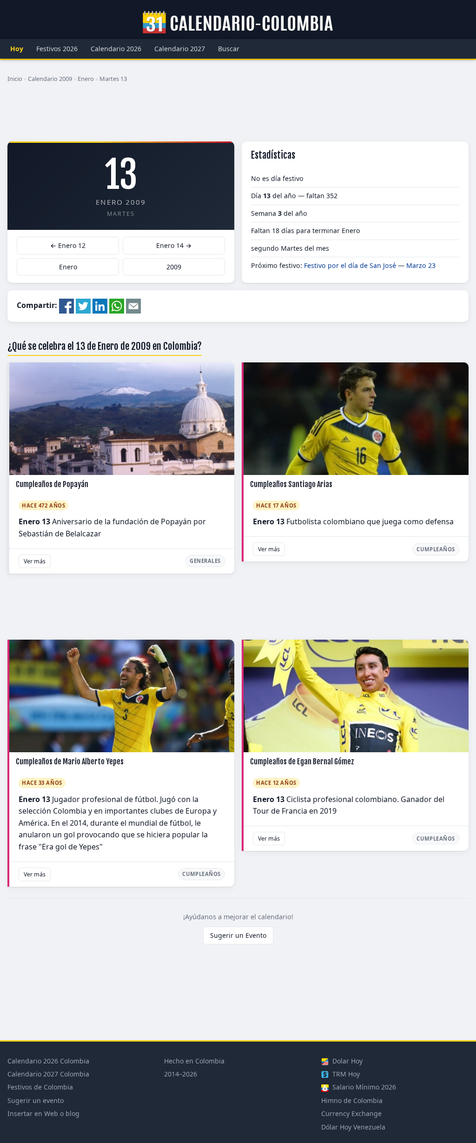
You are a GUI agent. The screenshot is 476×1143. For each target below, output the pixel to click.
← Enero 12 (68, 245)
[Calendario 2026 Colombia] (238, 22)
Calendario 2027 (179, 48)
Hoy (16, 48)
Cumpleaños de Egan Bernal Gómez (302, 761)
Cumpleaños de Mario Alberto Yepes (70, 761)
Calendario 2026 (116, 48)
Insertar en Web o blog (43, 1113)
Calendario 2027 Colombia (48, 1073)
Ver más (35, 561)
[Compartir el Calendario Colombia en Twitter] (83, 305)
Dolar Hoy (347, 1060)
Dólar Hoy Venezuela (353, 1127)
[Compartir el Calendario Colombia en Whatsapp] (116, 305)
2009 (173, 266)
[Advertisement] (238, 116)
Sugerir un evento (35, 1100)
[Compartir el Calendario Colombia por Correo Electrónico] (133, 305)
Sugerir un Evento (238, 935)
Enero (86, 78)
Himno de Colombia (352, 1100)
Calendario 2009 (50, 78)
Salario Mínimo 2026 (363, 1087)
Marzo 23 (421, 265)
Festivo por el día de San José (350, 265)
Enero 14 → (174, 245)
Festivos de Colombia (40, 1087)
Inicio (14, 78)
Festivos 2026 (57, 48)
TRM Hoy (345, 1073)
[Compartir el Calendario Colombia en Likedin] (100, 305)
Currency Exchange (351, 1113)
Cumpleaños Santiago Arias (291, 484)
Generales (205, 560)
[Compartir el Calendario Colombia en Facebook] (66, 305)
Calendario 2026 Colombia (48, 1060)
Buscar (228, 48)
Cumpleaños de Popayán (52, 484)
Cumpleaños (435, 549)
